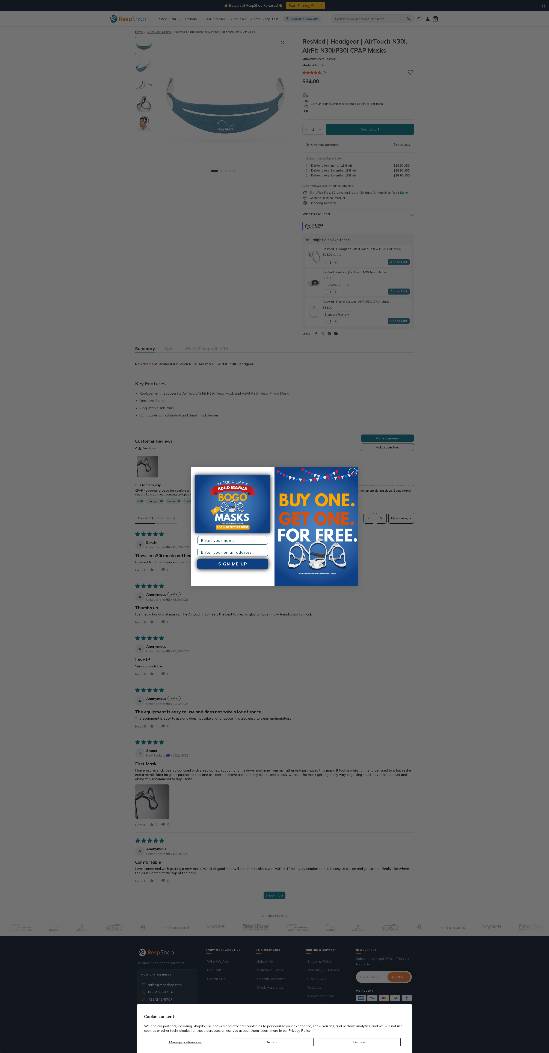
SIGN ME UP (232, 564)
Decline (359, 1042)
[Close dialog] (352, 472)
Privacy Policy (299, 1030)
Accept (272, 1042)
